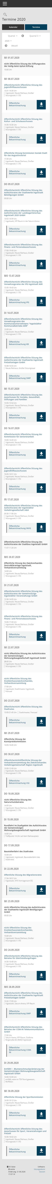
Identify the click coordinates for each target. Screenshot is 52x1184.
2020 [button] (7, 41)
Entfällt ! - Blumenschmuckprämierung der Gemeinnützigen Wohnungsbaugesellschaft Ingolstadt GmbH (24, 1071)
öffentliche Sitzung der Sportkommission (23, 1097)
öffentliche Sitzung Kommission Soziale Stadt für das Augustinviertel (25, 154)
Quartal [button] (12, 36)
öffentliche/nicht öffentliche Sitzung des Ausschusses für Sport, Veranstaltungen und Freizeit (25, 1131)
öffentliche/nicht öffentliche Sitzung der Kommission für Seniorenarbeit (23, 435)
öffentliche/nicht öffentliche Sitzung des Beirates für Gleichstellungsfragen (23, 957)
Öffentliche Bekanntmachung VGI (19, 782)
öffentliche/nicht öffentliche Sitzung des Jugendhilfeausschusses (23, 86)
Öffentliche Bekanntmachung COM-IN (20, 1049)
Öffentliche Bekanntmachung (17, 104)
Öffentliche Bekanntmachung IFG (19, 301)
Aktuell (14, 45)
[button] (41, 104)
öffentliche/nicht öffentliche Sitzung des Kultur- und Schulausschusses (23, 120)
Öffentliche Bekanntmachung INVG (20, 527)
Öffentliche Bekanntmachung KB (19, 343)
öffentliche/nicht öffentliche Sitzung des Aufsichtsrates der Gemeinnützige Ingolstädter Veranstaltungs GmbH (23, 593)
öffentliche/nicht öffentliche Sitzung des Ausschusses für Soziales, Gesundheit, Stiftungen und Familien (23, 397)
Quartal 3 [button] (34, 36)
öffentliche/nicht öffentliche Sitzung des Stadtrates (23, 707)
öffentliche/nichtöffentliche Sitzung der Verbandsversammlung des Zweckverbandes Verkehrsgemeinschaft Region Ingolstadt (25, 762)
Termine (36, 27)
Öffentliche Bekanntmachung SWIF (20, 377)
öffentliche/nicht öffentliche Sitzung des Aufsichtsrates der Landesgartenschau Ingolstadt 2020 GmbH (23, 213)
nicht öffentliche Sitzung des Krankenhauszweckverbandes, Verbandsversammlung (18, 681)
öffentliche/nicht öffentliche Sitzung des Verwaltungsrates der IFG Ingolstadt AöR (23, 282)
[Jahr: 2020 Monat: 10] (6, 45)
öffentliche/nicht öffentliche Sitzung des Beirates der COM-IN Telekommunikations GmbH (24, 1029)
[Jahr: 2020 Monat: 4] (22, 35)
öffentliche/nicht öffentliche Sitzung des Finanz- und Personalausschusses (23, 245)
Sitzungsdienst (39, 1170)
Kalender (13, 27)
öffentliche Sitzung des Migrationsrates (23, 874)
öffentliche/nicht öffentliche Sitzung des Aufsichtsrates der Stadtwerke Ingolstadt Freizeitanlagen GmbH (23, 360)
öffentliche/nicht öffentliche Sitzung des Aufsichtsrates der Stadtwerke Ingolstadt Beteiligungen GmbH (23, 192)
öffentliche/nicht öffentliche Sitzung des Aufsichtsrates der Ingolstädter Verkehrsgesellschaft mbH (23, 508)
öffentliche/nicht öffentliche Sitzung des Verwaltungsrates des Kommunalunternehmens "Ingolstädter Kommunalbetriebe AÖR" (23, 322)
